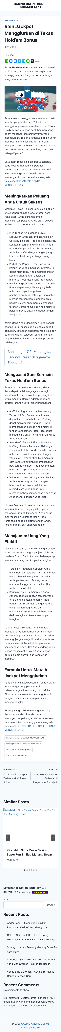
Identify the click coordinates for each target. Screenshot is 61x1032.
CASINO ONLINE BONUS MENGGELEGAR (25, 738)
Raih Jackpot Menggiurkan (18, 749)
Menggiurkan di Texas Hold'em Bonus (23, 743)
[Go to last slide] (8, 838)
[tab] (25, 870)
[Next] (53, 838)
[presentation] (30, 826)
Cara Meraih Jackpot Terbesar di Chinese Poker (15, 776)
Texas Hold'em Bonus (16, 755)
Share (38, 61)
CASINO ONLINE (12, 21)
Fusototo (25, 997)
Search (7, 899)
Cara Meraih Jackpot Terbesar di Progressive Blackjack (45, 776)
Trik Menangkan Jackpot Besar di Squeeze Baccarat (30, 357)
